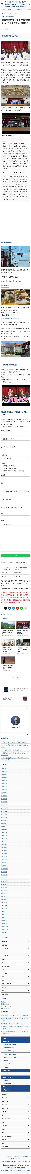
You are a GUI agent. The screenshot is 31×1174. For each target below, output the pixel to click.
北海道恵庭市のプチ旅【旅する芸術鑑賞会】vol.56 (22, 649)
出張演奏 (6, 1060)
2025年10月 (4, 790)
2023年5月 (4, 854)
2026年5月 (4, 777)
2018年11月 (4, 930)
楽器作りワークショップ (10, 1057)
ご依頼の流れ (18, 9)
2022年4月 (4, 878)
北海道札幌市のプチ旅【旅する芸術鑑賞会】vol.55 (7, 667)
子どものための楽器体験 (10, 1054)
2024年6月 (4, 823)
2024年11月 (4, 814)
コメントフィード (6, 1006)
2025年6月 (4, 799)
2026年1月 (4, 787)
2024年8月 (4, 820)
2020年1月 (4, 914)
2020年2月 (4, 911)
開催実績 (6, 1080)
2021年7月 (4, 896)
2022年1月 (4, 884)
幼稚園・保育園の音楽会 (10, 1044)
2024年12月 (4, 811)
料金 (3, 1087)
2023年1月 (4, 866)
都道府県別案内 (7, 1083)
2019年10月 (4, 917)
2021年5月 (4, 902)
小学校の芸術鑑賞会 (9, 1048)
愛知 (4, 614)
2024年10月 (4, 817)
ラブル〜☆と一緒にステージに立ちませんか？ (14, 742)
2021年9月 (4, 893)
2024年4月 (4, 829)
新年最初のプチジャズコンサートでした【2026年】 (7, 649)
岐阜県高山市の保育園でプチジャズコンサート (7, 632)
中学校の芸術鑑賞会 (9, 1051)
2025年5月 (4, 802)
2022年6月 (4, 875)
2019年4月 (4, 923)
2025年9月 (4, 793)
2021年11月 (4, 890)
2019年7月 (4, 920)
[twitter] (5, 608)
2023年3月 (4, 860)
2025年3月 (4, 808)
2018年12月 (4, 927)
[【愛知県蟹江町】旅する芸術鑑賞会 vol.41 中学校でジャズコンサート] (13, 608)
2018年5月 (4, 933)
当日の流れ (6, 1074)
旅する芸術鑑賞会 (9, 614)
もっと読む (16, 678)
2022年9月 (4, 872)
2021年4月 (4, 905)
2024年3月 (4, 832)
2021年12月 (4, 887)
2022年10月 (4, 869)
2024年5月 (4, 826)
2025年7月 (4, 796)
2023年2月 (4, 863)
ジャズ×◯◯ (8, 1064)
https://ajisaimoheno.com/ (10, 318)
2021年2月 (4, 908)
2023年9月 (4, 844)
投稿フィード (5, 1004)
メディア (7, 1067)
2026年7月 (4, 771)
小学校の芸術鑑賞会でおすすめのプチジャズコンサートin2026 (15, 759)
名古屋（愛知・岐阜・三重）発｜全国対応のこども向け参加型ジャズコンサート (15, 1162)
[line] (21, 608)
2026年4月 (4, 781)
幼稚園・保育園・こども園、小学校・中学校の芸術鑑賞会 (15, 5)
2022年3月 (4, 881)
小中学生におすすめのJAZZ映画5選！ (12, 750)
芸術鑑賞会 (10, 9)
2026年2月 (4, 784)
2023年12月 (4, 838)
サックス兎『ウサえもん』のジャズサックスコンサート (15, 746)
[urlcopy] (25, 608)
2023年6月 (4, 850)
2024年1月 (4, 835)
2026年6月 (4, 774)
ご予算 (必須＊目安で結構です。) (11, 507)
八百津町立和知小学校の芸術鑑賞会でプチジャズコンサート (15, 754)
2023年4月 (4, 857)
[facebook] (9, 608)
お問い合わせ (6, 1090)
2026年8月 (4, 768)
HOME (3, 9)
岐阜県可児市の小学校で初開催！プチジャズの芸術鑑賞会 (22, 632)
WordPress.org (5, 1008)
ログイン (3, 1002)
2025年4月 (4, 805)
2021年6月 (4, 899)
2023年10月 (4, 841)
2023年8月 (4, 847)
